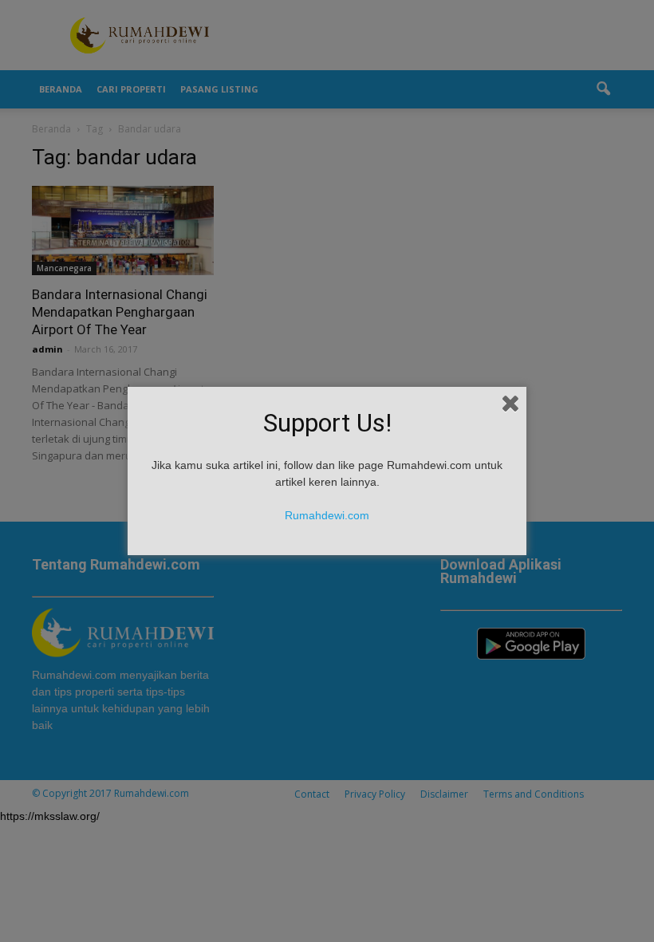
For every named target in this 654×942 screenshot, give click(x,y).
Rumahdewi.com (327, 515)
